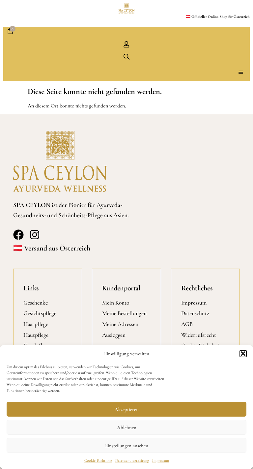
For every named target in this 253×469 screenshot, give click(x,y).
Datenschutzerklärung (132, 460)
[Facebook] (18, 234)
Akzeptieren (127, 409)
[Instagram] (34, 234)
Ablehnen (126, 427)
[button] (243, 353)
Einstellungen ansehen (126, 446)
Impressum (160, 460)
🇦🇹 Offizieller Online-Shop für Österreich (218, 17)
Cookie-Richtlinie (98, 460)
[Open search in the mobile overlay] (126, 57)
